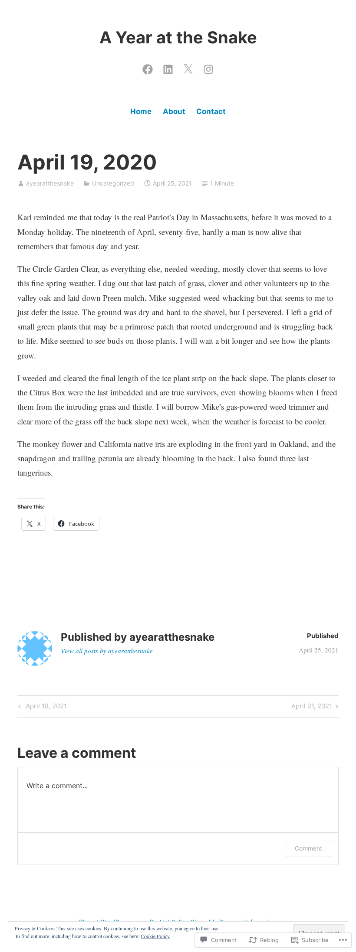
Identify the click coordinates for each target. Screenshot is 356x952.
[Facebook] (147, 67)
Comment (308, 848)
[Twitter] (188, 67)
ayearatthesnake (50, 183)
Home (141, 111)
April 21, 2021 (311, 707)
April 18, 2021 (41, 707)
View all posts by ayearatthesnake (107, 650)
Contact (211, 111)
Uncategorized (113, 183)
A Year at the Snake (178, 37)
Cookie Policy (155, 935)
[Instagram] (208, 67)
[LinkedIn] (168, 67)
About (174, 111)
